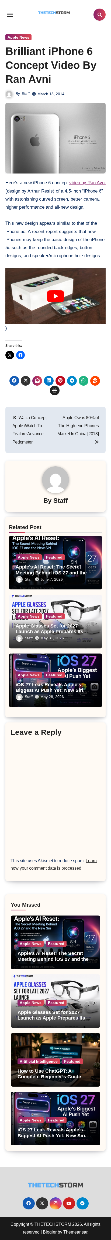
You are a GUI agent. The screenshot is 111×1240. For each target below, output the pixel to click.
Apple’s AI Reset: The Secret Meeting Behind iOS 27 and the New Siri (51, 572)
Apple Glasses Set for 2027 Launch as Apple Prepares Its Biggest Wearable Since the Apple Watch (51, 1021)
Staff (26, 93)
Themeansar (75, 1232)
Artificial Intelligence (39, 1061)
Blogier (50, 1232)
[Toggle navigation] (9, 15)
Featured (54, 557)
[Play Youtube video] (55, 296)
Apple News (18, 37)
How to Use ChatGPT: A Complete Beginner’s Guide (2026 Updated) (49, 1076)
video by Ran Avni (87, 182)
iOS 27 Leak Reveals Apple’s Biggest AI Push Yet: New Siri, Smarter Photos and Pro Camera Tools (55, 1138)
